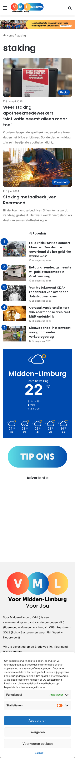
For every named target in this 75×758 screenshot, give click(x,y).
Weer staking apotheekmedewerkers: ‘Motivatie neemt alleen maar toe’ (35, 116)
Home (10, 35)
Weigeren (37, 732)
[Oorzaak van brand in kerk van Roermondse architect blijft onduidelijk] (14, 313)
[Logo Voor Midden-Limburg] (27, 8)
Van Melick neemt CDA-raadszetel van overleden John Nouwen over (48, 291)
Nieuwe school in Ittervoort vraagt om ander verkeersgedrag (50, 332)
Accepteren (37, 721)
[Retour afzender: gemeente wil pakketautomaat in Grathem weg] (14, 273)
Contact (39, 752)
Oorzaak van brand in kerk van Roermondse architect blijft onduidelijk (49, 312)
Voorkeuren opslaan (37, 744)
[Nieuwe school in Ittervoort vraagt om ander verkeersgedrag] (14, 333)
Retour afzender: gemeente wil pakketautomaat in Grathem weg (50, 271)
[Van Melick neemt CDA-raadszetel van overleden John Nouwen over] (14, 293)
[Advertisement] (37, 518)
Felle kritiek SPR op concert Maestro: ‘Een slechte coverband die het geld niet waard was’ (50, 249)
